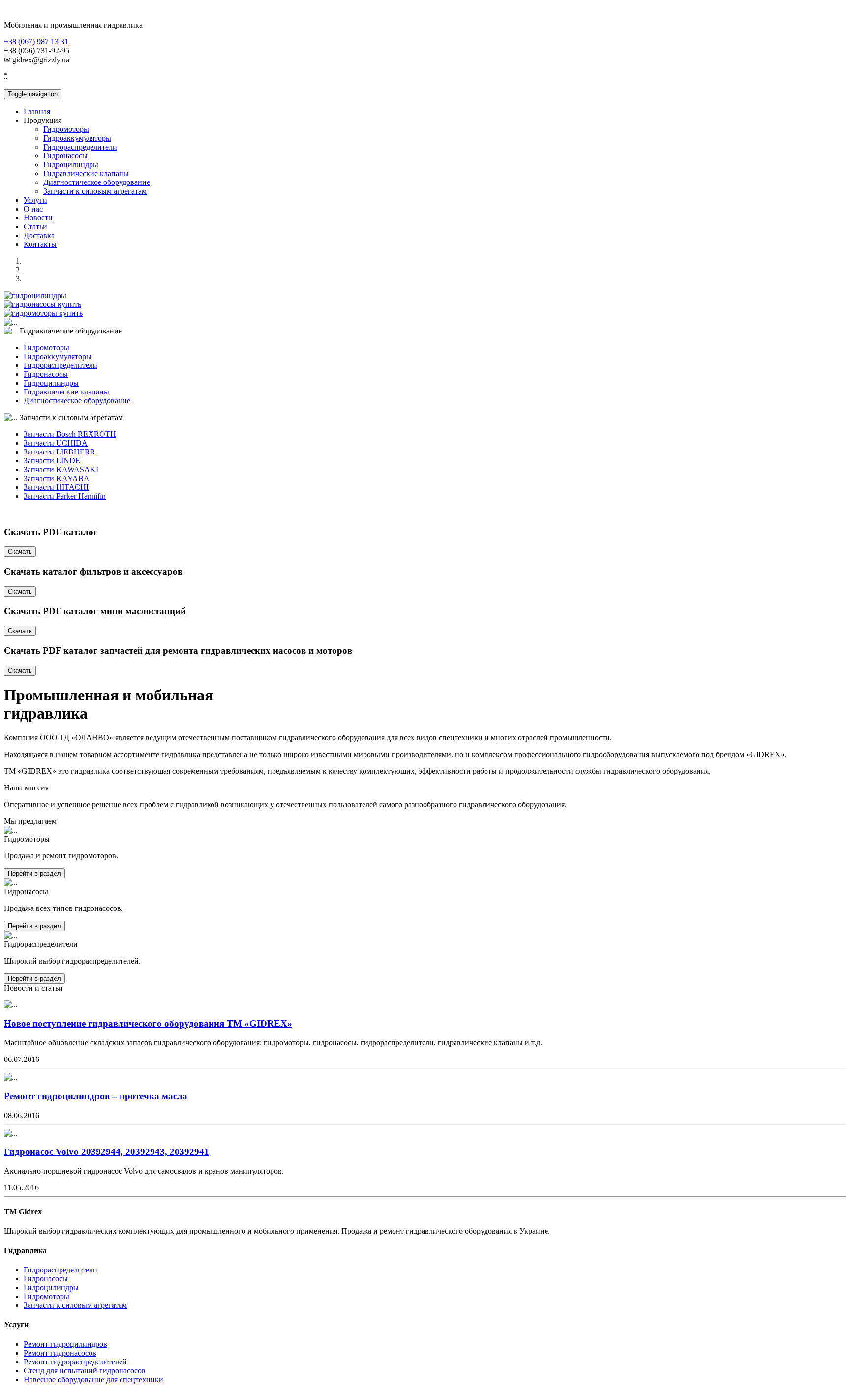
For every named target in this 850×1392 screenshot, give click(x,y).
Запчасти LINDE (52, 460)
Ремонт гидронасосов (60, 1353)
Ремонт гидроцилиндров (65, 1344)
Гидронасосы (65, 155)
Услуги (35, 200)
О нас (33, 209)
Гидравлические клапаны (86, 173)
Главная (37, 111)
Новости (38, 217)
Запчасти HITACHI (56, 487)
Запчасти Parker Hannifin (65, 496)
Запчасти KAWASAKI (61, 469)
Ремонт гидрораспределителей (75, 1362)
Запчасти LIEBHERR (59, 452)
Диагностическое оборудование (96, 182)
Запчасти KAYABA (57, 478)
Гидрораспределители (80, 147)
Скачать (20, 551)
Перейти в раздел (34, 873)
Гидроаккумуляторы (77, 138)
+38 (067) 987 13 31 (36, 41)
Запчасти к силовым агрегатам (95, 191)
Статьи (35, 226)
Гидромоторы (66, 129)
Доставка (39, 235)
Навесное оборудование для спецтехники (93, 1379)
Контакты (40, 244)
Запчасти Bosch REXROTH (70, 434)
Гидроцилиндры (70, 164)
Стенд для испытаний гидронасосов (85, 1370)
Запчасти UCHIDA (56, 443)
